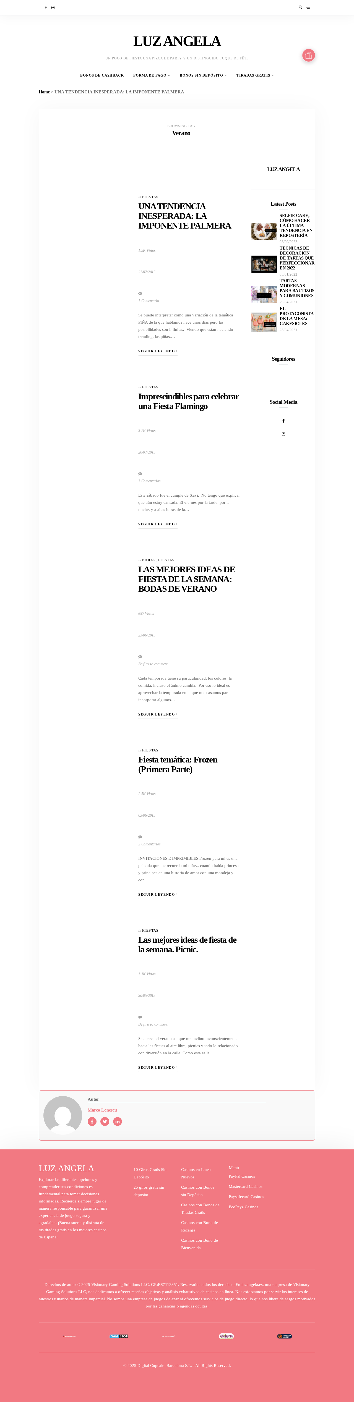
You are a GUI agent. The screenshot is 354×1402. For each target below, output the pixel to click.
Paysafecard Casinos (246, 1196)
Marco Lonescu (102, 1110)
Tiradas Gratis (253, 75)
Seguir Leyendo (157, 351)
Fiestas (150, 197)
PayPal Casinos (242, 1176)
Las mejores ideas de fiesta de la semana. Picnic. (187, 944)
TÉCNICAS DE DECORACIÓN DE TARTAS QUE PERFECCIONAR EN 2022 (297, 258)
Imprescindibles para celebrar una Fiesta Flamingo (188, 401)
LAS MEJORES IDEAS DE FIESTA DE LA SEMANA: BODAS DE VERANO (186, 579)
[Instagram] (53, 8)
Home (44, 92)
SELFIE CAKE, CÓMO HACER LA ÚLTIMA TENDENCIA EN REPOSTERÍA (296, 225)
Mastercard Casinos (245, 1186)
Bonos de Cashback (102, 75)
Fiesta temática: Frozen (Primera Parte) (177, 764)
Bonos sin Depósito (201, 75)
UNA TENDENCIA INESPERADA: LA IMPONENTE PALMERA (184, 215)
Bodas (149, 560)
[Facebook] (46, 8)
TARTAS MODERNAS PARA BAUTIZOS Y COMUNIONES (297, 288)
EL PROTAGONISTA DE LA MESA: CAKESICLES (296, 316)
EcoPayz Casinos (243, 1207)
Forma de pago (149, 75)
